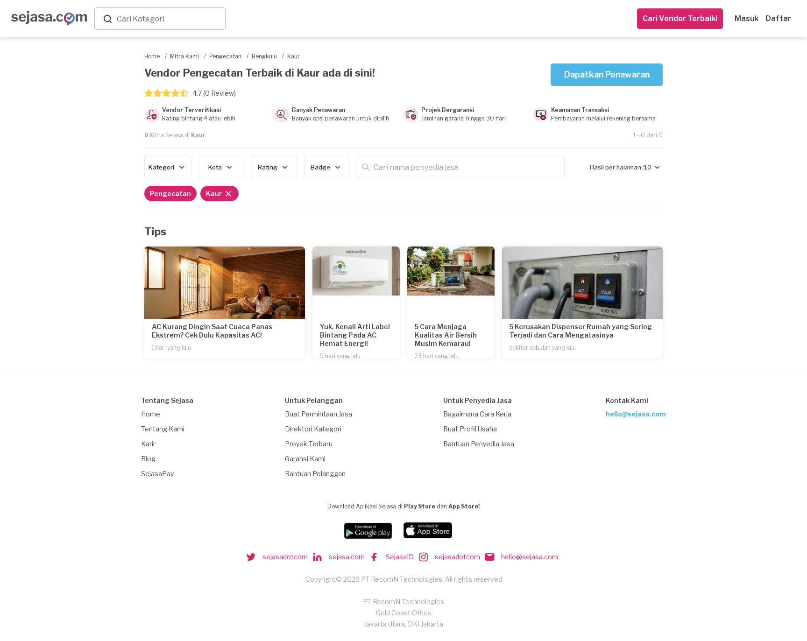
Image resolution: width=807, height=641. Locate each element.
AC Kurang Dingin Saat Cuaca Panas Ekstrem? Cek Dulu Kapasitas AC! (212, 331)
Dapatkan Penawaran (607, 74)
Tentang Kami (162, 429)
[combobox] (169, 18)
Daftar (778, 18)
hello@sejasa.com (636, 414)
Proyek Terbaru (309, 444)
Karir (148, 444)
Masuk (746, 18)
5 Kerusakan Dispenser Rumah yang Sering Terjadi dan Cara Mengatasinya (581, 331)
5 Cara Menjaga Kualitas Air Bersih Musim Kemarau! (446, 335)
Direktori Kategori (313, 429)
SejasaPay (157, 474)
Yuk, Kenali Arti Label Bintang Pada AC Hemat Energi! (355, 335)
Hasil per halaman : (617, 167)
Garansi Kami (305, 459)
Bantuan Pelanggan (315, 474)
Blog (148, 459)
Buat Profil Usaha (470, 429)
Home (150, 414)
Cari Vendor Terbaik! (680, 18)
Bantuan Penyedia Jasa (478, 444)
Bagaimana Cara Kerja (477, 414)
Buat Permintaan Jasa (318, 414)
